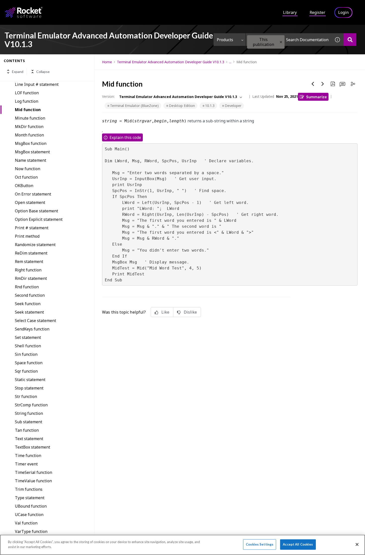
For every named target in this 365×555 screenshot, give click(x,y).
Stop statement (29, 388)
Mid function (28, 109)
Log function (26, 101)
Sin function (26, 354)
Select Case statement (35, 320)
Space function (28, 362)
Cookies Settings (259, 544)
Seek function (27, 303)
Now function (27, 168)
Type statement (29, 497)
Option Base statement (36, 211)
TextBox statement (32, 447)
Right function (28, 270)
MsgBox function (30, 143)
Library (290, 12)
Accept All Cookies (298, 544)
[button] (281, 42)
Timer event (26, 464)
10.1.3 (210, 105)
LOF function (27, 93)
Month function (29, 135)
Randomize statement (35, 244)
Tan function (27, 430)
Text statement (29, 438)
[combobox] (288, 39)
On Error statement (33, 194)
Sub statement (28, 421)
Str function (26, 396)
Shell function (28, 346)
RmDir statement (31, 278)
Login (343, 12)
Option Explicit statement (39, 219)
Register (317, 12)
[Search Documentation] (350, 39)
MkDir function (29, 126)
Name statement (30, 160)
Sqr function (26, 371)
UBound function (31, 506)
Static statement (30, 379)
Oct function (26, 177)
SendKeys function (32, 329)
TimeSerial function (33, 472)
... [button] (230, 62)
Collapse (43, 71)
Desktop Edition (182, 105)
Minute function (30, 118)
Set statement (28, 337)
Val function (26, 523)
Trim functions (28, 489)
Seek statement (29, 312)
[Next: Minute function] (323, 84)
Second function (30, 295)
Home (107, 62)
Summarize (316, 96)
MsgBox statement (32, 152)
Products (225, 39)
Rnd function (27, 287)
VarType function (31, 531)
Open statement (30, 202)
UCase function (29, 514)
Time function (28, 455)
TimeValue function (33, 481)
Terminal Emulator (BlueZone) (134, 105)
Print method (27, 236)
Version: (108, 96)
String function (29, 413)
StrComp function (31, 405)
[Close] (357, 544)
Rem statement (29, 261)
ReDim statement (31, 253)
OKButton (24, 185)
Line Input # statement (37, 84)
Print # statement (31, 227)
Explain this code (125, 137)
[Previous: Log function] (313, 84)
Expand (17, 71)
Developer (233, 105)
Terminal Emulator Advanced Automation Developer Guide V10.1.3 (170, 62)
